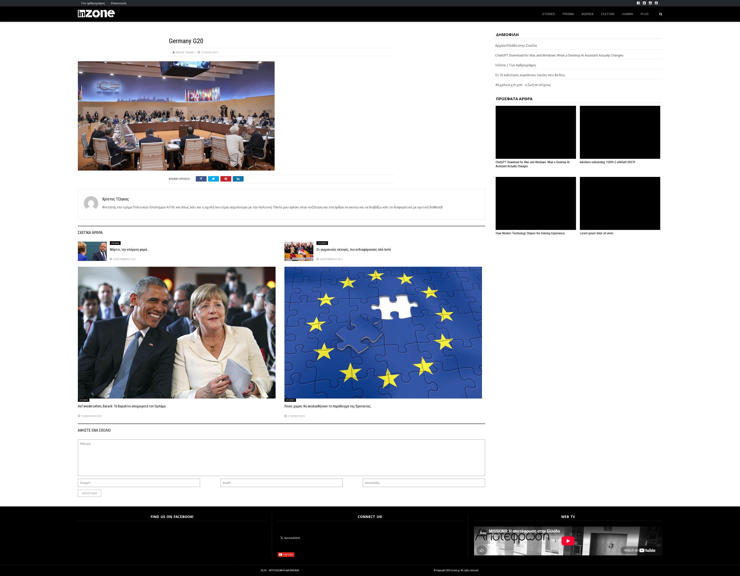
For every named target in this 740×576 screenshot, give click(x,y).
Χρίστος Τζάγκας (185, 52)
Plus (645, 14)
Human (627, 14)
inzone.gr (455, 570)
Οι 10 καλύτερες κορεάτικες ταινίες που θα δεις (530, 75)
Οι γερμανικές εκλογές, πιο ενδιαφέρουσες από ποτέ (353, 249)
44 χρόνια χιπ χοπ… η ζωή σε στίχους (523, 85)
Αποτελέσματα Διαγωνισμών (284, 570)
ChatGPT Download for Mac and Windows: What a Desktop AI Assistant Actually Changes (559, 55)
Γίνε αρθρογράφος (93, 3)
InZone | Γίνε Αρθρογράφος (515, 65)
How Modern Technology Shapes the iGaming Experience (530, 233)
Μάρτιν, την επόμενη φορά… (129, 249)
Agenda (588, 14)
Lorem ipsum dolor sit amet (596, 233)
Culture (608, 14)
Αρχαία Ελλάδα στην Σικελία (516, 45)
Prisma (568, 14)
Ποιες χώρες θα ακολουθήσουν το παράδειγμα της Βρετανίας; (327, 406)
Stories (548, 14)
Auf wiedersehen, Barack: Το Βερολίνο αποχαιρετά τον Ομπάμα (122, 406)
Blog (264, 570)
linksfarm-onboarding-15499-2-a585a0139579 (607, 162)
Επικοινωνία (118, 3)
